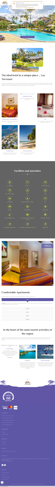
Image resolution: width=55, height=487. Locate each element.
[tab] (27, 299)
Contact (3, 432)
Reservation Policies (5, 472)
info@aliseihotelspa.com (8, 460)
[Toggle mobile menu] (52, 2)
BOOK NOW (5, 486)
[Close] (41, 3)
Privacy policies (5, 479)
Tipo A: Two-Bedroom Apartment (8, 415)
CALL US (1, 486)
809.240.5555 (6, 459)
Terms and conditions (6, 477)
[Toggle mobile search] (50, 2)
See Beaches (9, 357)
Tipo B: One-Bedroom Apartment (8, 420)
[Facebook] (2, 465)
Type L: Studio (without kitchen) (7, 422)
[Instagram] (5, 465)
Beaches (3, 441)
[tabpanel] (27, 304)
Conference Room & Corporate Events (9, 451)
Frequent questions (5, 434)
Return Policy (4, 474)
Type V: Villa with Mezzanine (7, 424)
